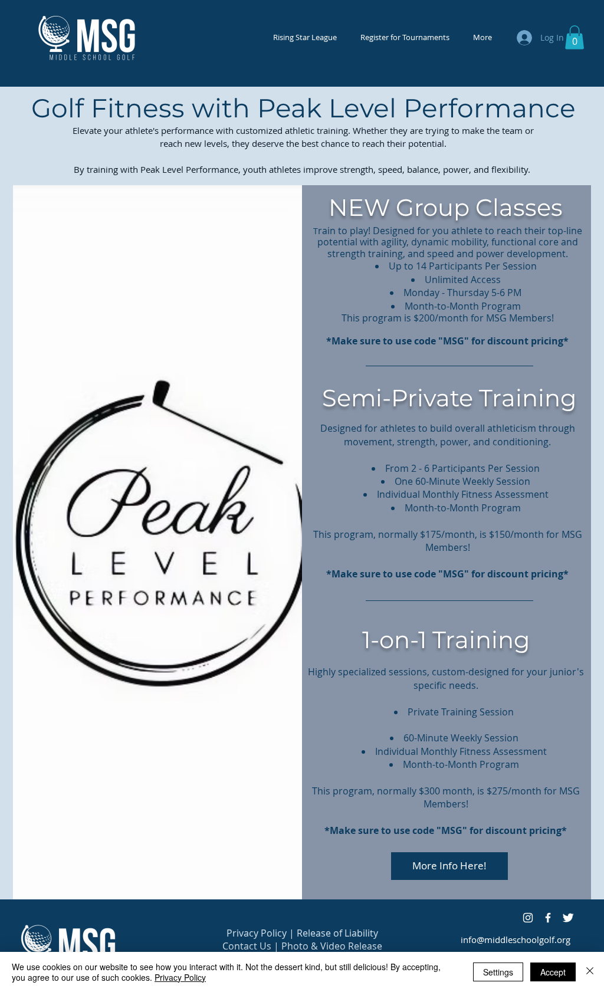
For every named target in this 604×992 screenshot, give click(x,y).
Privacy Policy (256, 933)
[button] (574, 37)
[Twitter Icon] (568, 917)
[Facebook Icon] (547, 917)
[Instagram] (527, 917)
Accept (553, 972)
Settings (498, 972)
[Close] (590, 972)
